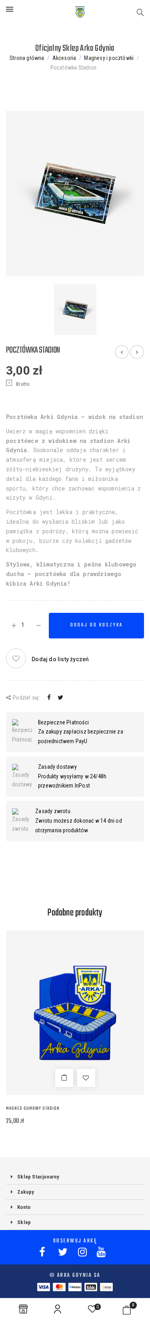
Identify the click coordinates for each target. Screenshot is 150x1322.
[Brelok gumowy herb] (122, 352)
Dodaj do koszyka (96, 625)
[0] (126, 1312)
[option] (75, 193)
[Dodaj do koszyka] (64, 1078)
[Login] (57, 1309)
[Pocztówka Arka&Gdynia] (137, 352)
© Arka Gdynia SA (75, 1275)
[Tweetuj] (60, 697)
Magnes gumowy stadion (33, 1108)
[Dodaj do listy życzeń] (86, 1078)
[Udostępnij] (49, 697)
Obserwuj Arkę (75, 1241)
